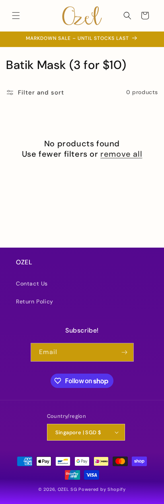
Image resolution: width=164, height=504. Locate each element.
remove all (121, 154)
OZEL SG (67, 489)
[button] (16, 15)
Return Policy (34, 301)
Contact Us (32, 283)
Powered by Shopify (102, 489)
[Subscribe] (124, 352)
